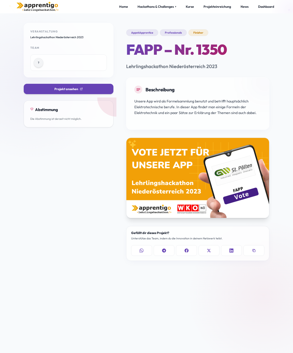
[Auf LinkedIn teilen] (231, 250)
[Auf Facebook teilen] (186, 250)
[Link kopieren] (253, 250)
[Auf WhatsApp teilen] (141, 250)
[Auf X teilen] (209, 250)
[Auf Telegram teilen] (164, 250)
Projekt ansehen (66, 89)
